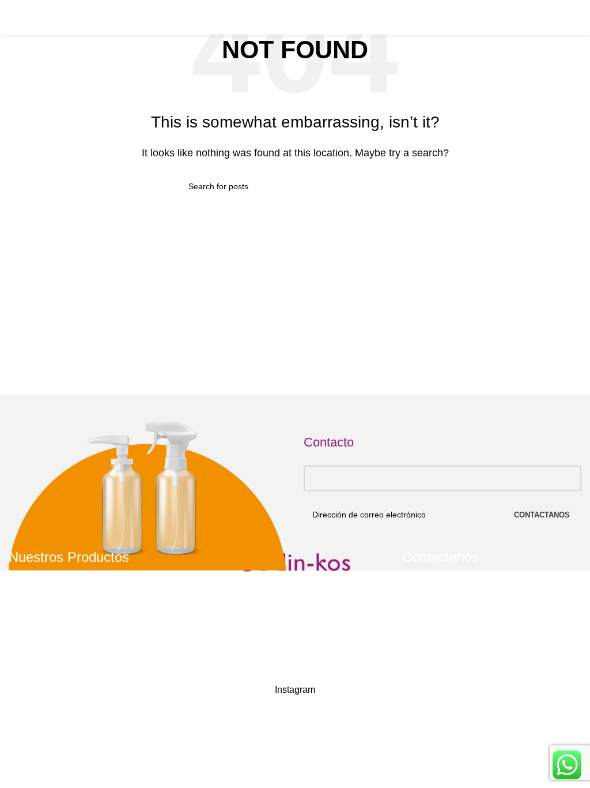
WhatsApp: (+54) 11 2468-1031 (470, 635)
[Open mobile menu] (13, 17)
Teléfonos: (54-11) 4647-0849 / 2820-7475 (490, 615)
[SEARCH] (397, 186)
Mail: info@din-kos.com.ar (460, 654)
